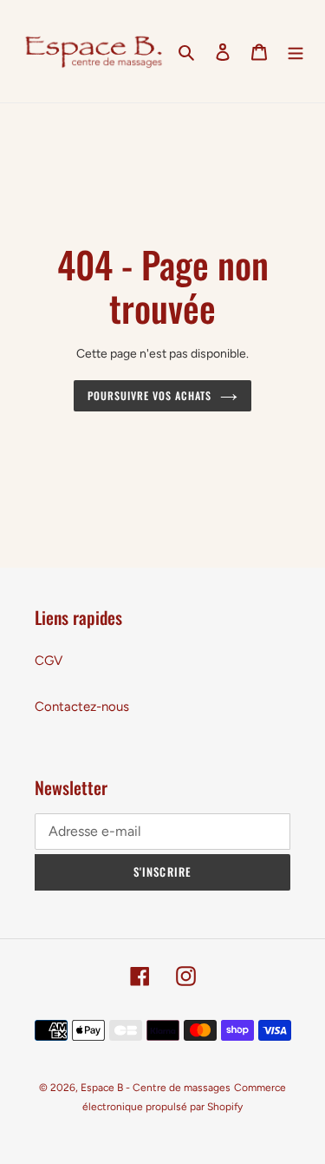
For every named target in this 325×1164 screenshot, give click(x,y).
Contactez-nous (82, 706)
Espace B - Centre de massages (156, 1088)
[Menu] (295, 51)
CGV (48, 660)
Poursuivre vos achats (149, 396)
